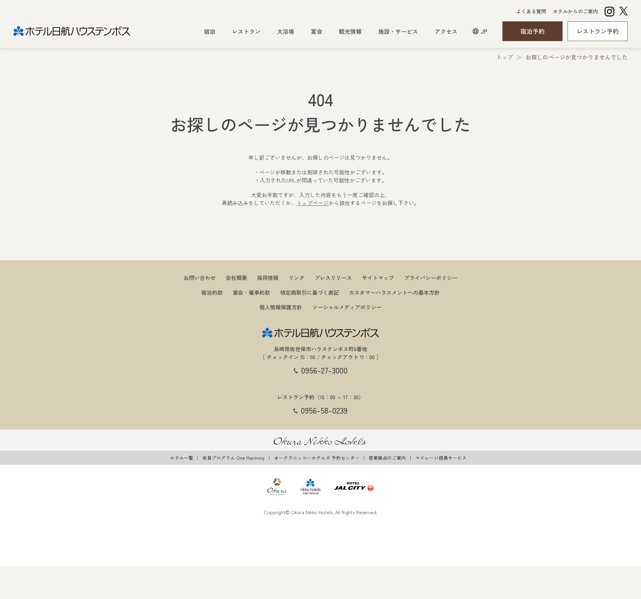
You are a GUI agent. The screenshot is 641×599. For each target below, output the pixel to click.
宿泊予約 (532, 31)
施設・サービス (398, 31)
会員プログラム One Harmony (233, 457)
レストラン (246, 31)
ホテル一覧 (181, 457)
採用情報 (267, 278)
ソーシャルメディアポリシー (347, 307)
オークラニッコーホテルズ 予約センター (317, 457)
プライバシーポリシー (430, 278)
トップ (504, 57)
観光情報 (350, 31)
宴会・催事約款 (251, 292)
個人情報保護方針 (280, 307)
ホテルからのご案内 (575, 11)
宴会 (316, 31)
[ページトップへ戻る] (621, 321)
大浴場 (285, 31)
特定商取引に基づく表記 (309, 292)
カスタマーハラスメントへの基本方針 (394, 292)
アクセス (446, 31)
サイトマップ (378, 278)
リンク (296, 278)
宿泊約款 (212, 292)
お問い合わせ (200, 278)
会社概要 (236, 278)
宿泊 (209, 31)
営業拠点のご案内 (387, 457)
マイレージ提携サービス (441, 457)
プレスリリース (333, 278)
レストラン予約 (598, 31)
